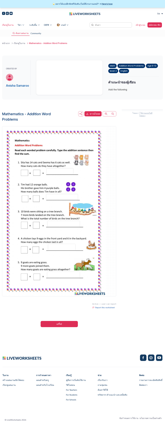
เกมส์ (63, 25)
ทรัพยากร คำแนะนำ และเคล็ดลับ (112, 394)
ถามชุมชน (102, 385)
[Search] (93, 25)
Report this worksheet (105, 308)
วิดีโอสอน (70, 385)
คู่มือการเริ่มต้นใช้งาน (76, 380)
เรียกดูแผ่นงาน (9, 385)
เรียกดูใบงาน (8, 25)
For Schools (71, 399)
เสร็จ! (59, 324)
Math (112, 65)
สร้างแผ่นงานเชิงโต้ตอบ (13, 380)
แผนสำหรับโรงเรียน (45, 385)
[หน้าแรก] (84, 13)
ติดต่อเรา (143, 385)
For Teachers (71, 390)
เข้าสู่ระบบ (140, 25)
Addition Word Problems (131, 65)
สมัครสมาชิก (155, 25)
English (124, 70)
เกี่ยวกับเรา (103, 380)
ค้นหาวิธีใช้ (103, 390)
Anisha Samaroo (17, 85)
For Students (71, 394)
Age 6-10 (151, 65)
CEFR (46, 25)
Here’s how (107, 4)
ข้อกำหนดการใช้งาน (128, 418)
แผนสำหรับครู (42, 380)
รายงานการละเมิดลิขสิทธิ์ (150, 380)
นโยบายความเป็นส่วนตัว (150, 418)
